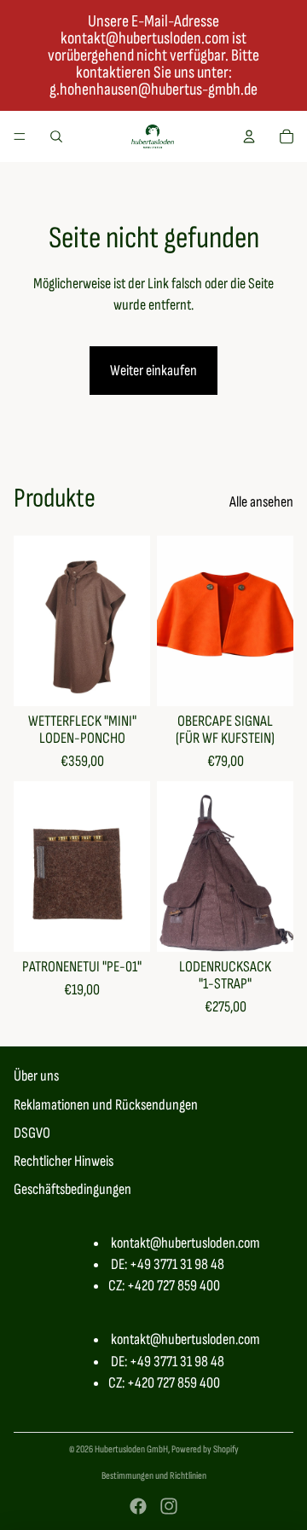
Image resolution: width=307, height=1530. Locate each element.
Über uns (36, 1076)
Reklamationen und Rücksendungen (106, 1105)
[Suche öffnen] (56, 136)
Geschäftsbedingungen (72, 1189)
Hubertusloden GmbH (131, 1449)
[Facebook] (138, 1506)
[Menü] (19, 136)
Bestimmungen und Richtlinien (153, 1475)
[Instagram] (169, 1506)
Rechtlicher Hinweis (63, 1161)
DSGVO (32, 1133)
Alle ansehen (261, 502)
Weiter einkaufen (153, 371)
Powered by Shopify (205, 1449)
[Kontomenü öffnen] (249, 136)
